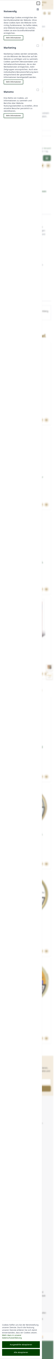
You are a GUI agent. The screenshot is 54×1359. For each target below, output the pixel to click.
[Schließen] (38, 3)
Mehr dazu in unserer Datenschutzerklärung (12, 1336)
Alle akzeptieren (21, 1352)
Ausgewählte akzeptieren (21, 1344)
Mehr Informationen (13, 38)
